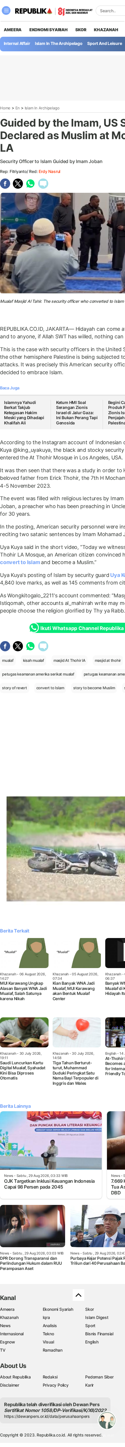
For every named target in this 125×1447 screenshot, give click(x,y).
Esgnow (7, 1341)
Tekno (48, 1333)
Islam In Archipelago (42, 108)
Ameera (7, 1309)
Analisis (50, 1325)
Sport (90, 1325)
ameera (13, 29)
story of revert (14, 687)
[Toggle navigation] (6, 10)
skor (80, 29)
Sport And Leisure (104, 43)
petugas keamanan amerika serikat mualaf (38, 674)
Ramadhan (53, 1350)
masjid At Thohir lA (69, 660)
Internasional (12, 1333)
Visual (48, 1341)
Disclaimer (9, 1385)
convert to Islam (20, 562)
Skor (89, 1309)
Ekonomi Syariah (48, 29)
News (5, 1325)
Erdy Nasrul (49, 171)
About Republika (15, 1376)
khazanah (106, 29)
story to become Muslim (94, 687)
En (17, 108)
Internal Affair (17, 43)
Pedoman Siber (99, 1376)
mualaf (8, 660)
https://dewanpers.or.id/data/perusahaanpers (47, 1416)
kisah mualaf (33, 660)
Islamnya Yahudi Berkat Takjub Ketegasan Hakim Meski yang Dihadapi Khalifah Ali (24, 412)
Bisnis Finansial (99, 1333)
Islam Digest (96, 1317)
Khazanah (9, 1317)
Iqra (46, 1317)
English (92, 1341)
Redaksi (50, 1376)
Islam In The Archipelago (59, 43)
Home (5, 108)
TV (3, 1350)
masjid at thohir (108, 660)
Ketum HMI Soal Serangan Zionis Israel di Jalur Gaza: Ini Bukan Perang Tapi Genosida (77, 412)
